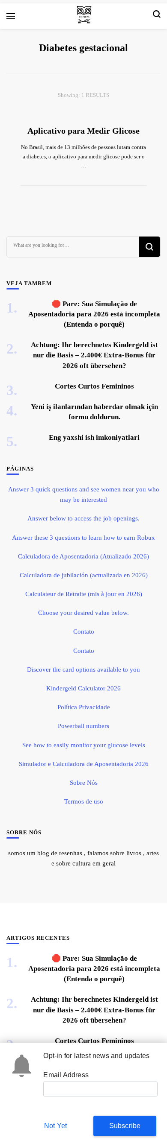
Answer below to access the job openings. (83, 518)
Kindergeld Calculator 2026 (83, 688)
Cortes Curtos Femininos (94, 386)
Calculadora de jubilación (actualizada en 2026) (84, 575)
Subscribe (125, 1125)
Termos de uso (83, 801)
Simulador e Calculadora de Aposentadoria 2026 (84, 763)
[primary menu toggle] (10, 16)
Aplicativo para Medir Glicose (83, 130)
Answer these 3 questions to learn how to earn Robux (83, 537)
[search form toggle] (157, 16)
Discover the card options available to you (83, 669)
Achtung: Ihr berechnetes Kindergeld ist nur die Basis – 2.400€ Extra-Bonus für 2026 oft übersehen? (94, 355)
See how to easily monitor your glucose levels (83, 745)
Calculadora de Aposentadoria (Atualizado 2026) (83, 556)
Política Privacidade (83, 707)
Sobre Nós (84, 782)
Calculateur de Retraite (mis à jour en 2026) (83, 594)
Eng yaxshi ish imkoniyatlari (94, 437)
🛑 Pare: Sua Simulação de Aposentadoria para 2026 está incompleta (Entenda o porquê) (94, 314)
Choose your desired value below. (83, 612)
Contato (83, 631)
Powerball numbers (83, 725)
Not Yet (55, 1125)
